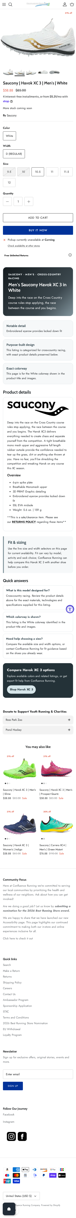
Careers (7, 988)
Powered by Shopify (50, 1205)
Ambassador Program (15, 1000)
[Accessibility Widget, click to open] (70, 609)
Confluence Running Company (25, 1205)
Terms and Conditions (16, 1017)
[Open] (9, 1209)
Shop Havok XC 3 (21, 689)
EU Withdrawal (11, 1029)
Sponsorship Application (17, 1006)
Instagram (8, 1122)
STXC (6, 1012)
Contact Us (9, 994)
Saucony (12, 115)
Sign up (13, 1086)
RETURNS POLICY (24, 522)
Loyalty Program (12, 1035)
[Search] (12, 4)
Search (7, 965)
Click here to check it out (18, 938)
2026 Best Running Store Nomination (25, 1023)
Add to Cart (38, 218)
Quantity (8, 194)
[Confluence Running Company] (38, 4)
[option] (38, 37)
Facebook (8, 1114)
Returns (7, 977)
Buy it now (38, 230)
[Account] (64, 4)
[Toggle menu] (4, 4)
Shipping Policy (12, 982)
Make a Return (11, 971)
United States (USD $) (19, 1196)
